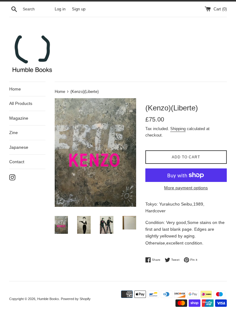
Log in (60, 9)
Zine (13, 132)
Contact (16, 161)
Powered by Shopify (76, 299)
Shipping (178, 128)
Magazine (18, 118)
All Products (20, 103)
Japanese (18, 147)
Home (15, 89)
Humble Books (48, 299)
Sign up (78, 9)
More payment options (186, 187)
